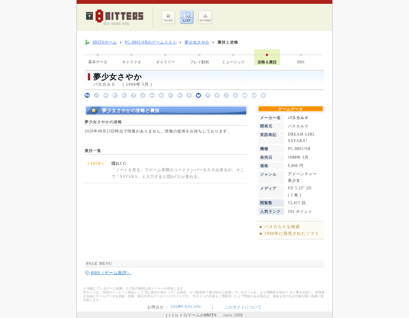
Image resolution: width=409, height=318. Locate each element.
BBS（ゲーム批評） (111, 272)
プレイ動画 (199, 62)
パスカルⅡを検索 (282, 226)
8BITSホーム (105, 42)
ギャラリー (165, 62)
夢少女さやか (197, 42)
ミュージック (233, 62)
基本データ (97, 62)
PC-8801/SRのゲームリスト (151, 42)
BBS (301, 62)
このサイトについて (243, 307)
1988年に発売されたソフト (291, 233)
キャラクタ (131, 62)
